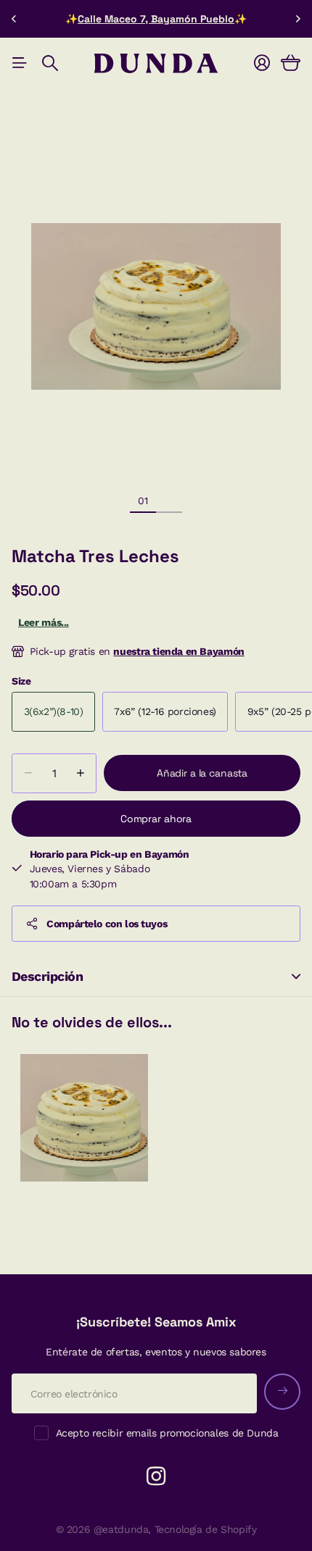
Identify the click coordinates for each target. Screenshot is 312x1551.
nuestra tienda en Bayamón (178, 651)
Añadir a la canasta (202, 772)
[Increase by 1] (80, 773)
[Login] (262, 63)
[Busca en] (50, 63)
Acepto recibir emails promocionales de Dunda (167, 1433)
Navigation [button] (20, 63)
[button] (14, 19)
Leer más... (43, 622)
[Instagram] (156, 1476)
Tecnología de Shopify (206, 1529)
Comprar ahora (156, 818)
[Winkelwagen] (290, 63)
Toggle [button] (296, 976)
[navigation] (169, 500)
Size (21, 681)
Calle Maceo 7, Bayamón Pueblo (156, 18)
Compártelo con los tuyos (106, 923)
